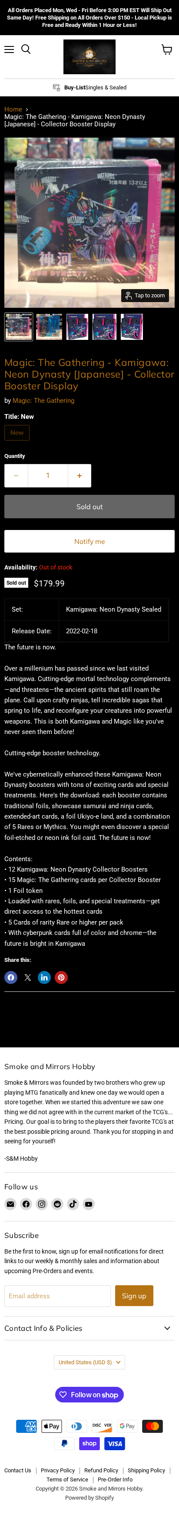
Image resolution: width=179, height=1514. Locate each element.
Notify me (89, 541)
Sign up (134, 1295)
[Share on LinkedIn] (44, 977)
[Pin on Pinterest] (61, 977)
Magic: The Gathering (43, 401)
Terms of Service (67, 1479)
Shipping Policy (146, 1470)
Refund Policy (101, 1470)
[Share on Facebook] (10, 977)
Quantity (14, 456)
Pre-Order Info (115, 1479)
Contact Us (17, 1470)
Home (13, 109)
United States (85, 1362)
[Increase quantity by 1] (80, 475)
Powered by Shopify (89, 1497)
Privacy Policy (58, 1470)
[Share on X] (27, 977)
